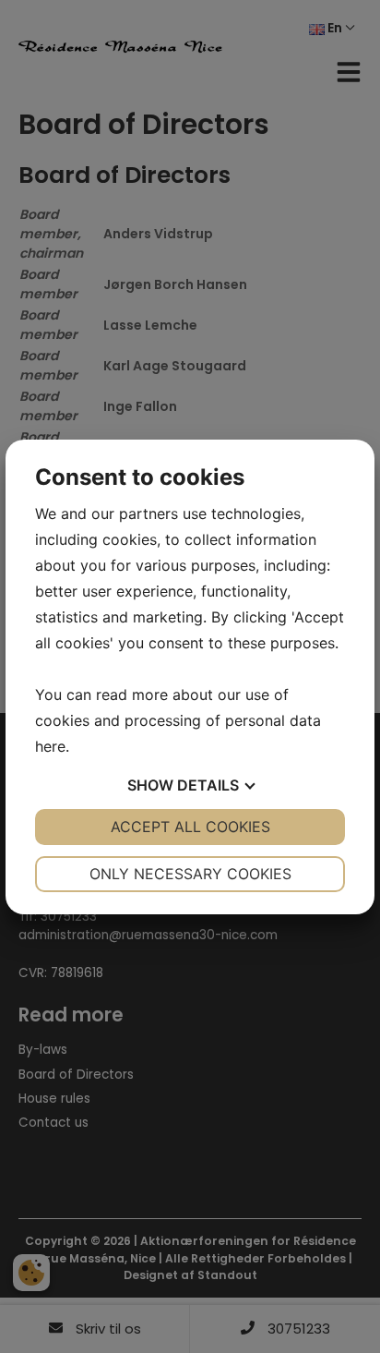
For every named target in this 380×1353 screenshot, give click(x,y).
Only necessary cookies (190, 873)
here (50, 746)
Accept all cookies (190, 826)
